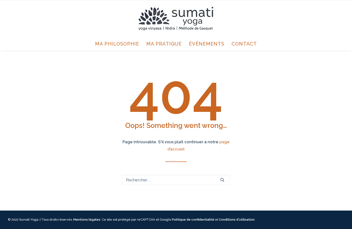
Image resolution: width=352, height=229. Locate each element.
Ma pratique (164, 44)
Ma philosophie (117, 44)
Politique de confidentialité (193, 219)
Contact (244, 44)
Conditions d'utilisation (237, 219)
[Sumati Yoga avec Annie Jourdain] (176, 19)
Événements (206, 44)
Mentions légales (86, 219)
